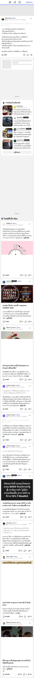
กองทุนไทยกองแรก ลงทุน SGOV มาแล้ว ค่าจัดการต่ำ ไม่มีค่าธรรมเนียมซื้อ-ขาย (17, 504)
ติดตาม (14, 18)
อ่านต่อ (26, 376)
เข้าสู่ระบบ (29, 2)
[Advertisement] (17, 10)
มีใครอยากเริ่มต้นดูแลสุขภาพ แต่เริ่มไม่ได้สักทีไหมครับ (16, 661)
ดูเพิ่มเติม (26, 238)
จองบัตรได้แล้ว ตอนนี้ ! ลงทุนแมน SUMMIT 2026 (15, 306)
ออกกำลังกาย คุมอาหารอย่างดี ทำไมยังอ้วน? (17, 603)
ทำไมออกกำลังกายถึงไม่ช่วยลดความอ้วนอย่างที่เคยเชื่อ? (16, 366)
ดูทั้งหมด (17, 152)
